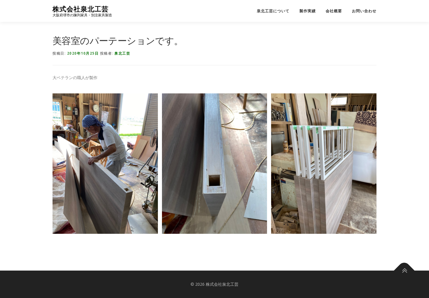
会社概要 (334, 11)
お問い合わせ (364, 11)
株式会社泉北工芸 (81, 9)
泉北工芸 (122, 53)
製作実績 (307, 11)
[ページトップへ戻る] (404, 270)
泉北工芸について (273, 11)
